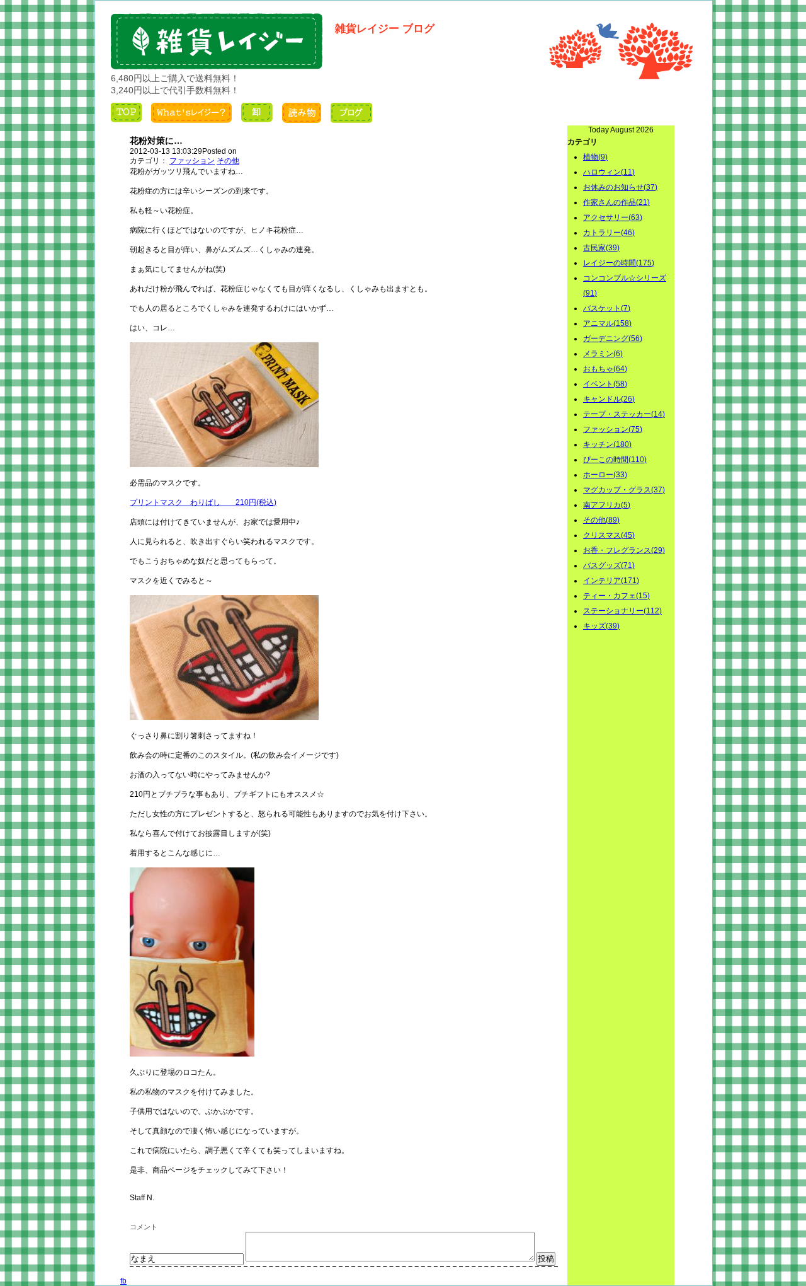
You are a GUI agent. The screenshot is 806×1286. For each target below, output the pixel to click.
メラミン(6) (603, 353)
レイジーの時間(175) (618, 262)
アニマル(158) (607, 323)
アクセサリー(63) (612, 217)
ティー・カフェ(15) (616, 595)
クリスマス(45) (609, 535)
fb (123, 1281)
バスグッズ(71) (609, 565)
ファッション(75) (612, 429)
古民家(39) (601, 247)
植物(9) (595, 157)
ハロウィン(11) (609, 172)
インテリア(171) (611, 580)
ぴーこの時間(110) (615, 459)
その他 (228, 160)
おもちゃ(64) (605, 368)
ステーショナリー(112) (622, 610)
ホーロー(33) (605, 474)
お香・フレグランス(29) (624, 550)
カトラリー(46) (609, 232)
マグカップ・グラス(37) (624, 489)
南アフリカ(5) (606, 505)
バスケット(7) (606, 308)
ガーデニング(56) (612, 338)
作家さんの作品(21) (616, 202)
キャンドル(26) (609, 399)
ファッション (192, 160)
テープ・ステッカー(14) (624, 414)
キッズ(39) (601, 626)
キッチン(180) (607, 444)
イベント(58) (605, 383)
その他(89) (601, 520)
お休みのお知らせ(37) (620, 187)
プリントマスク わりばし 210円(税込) (203, 502)
